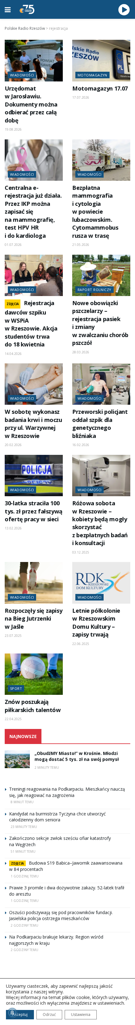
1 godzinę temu (25, 876)
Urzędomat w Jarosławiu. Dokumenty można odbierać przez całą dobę (31, 104)
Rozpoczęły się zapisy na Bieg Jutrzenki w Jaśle (33, 618)
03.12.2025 (80, 552)
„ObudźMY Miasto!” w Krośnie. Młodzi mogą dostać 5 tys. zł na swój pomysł (77, 756)
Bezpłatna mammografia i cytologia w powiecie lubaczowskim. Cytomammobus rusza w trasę (95, 211)
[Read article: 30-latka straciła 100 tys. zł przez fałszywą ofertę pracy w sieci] (34, 475)
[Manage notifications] (12, 1013)
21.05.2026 (80, 244)
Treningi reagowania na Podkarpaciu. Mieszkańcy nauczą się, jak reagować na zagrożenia (67, 792)
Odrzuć (49, 1014)
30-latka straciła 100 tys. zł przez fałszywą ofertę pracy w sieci (33, 511)
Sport (16, 688)
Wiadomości (22, 75)
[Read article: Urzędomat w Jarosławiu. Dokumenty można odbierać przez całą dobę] (34, 60)
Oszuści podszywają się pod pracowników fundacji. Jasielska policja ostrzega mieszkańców (61, 915)
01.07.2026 (13, 244)
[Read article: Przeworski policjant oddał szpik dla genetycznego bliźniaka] (101, 384)
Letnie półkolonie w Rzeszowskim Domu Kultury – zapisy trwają (96, 622)
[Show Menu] (8, 9)
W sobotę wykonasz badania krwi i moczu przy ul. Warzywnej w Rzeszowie (33, 423)
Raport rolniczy (94, 289)
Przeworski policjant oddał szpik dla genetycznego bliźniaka (100, 423)
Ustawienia (80, 1014)
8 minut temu (22, 802)
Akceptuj (20, 1014)
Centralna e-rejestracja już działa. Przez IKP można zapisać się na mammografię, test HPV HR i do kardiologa (33, 211)
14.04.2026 (13, 353)
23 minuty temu (24, 827)
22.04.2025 (13, 719)
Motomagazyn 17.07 (100, 88)
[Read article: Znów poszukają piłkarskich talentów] (34, 674)
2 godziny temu (24, 925)
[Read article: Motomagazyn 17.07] (101, 60)
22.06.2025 (80, 644)
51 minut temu (23, 851)
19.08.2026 (13, 129)
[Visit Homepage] (27, 9)
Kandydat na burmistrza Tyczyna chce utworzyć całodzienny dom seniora (57, 817)
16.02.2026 (80, 445)
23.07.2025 (13, 635)
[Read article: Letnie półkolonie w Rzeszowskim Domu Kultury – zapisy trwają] (101, 582)
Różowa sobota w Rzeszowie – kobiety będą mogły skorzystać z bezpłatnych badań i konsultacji (100, 523)
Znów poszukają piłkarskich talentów (33, 705)
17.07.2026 (80, 97)
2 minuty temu (47, 767)
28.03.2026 (80, 352)
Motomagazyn (92, 75)
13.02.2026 (13, 528)
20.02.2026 (13, 445)
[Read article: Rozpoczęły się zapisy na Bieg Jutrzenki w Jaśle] (34, 582)
